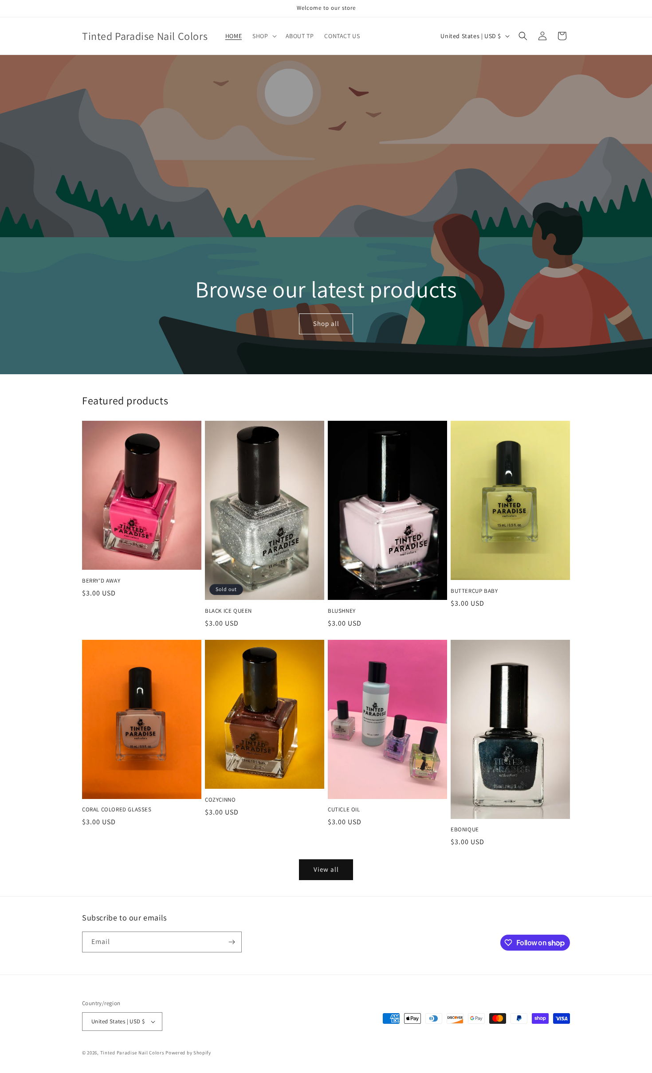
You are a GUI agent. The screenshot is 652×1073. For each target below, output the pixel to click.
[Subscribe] (231, 942)
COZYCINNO (220, 799)
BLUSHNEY (342, 611)
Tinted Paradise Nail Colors (132, 1053)
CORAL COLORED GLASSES (117, 809)
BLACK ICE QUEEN (228, 611)
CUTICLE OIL (344, 809)
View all (326, 869)
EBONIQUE (465, 829)
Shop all (326, 324)
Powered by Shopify (188, 1053)
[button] (263, 36)
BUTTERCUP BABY (474, 591)
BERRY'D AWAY (101, 580)
